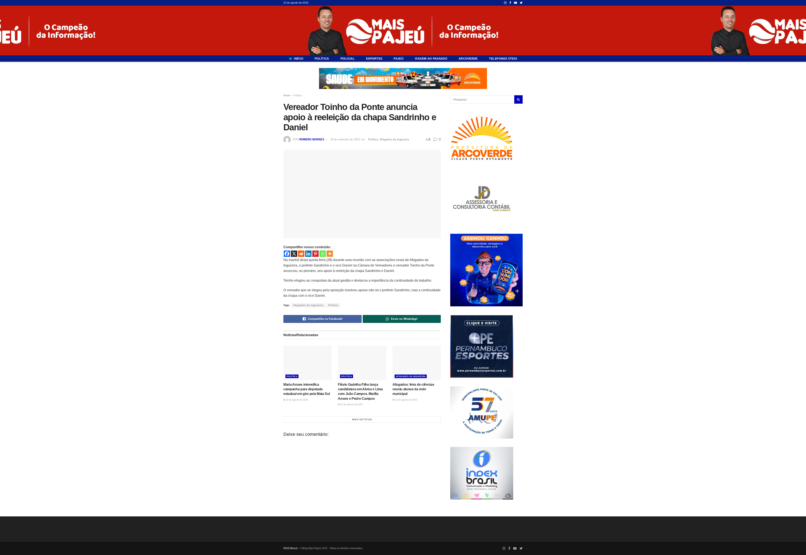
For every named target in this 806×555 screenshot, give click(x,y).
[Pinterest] (315, 254)
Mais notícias (362, 419)
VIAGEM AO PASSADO (431, 58)
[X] (294, 254)
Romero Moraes (311, 139)
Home (286, 95)
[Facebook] (287, 254)
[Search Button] (518, 99)
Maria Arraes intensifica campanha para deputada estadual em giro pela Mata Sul (306, 389)
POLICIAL (347, 58)
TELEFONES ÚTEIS (503, 58)
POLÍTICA (322, 58)
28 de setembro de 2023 (345, 139)
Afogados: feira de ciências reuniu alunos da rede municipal (413, 389)
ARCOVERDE (468, 58)
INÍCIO (298, 58)
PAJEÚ (398, 58)
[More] (330, 254)
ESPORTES (374, 58)
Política (298, 95)
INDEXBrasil (290, 548)
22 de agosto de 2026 (296, 399)
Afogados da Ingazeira (394, 139)
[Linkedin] (308, 254)
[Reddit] (301, 254)
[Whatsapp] (322, 254)
